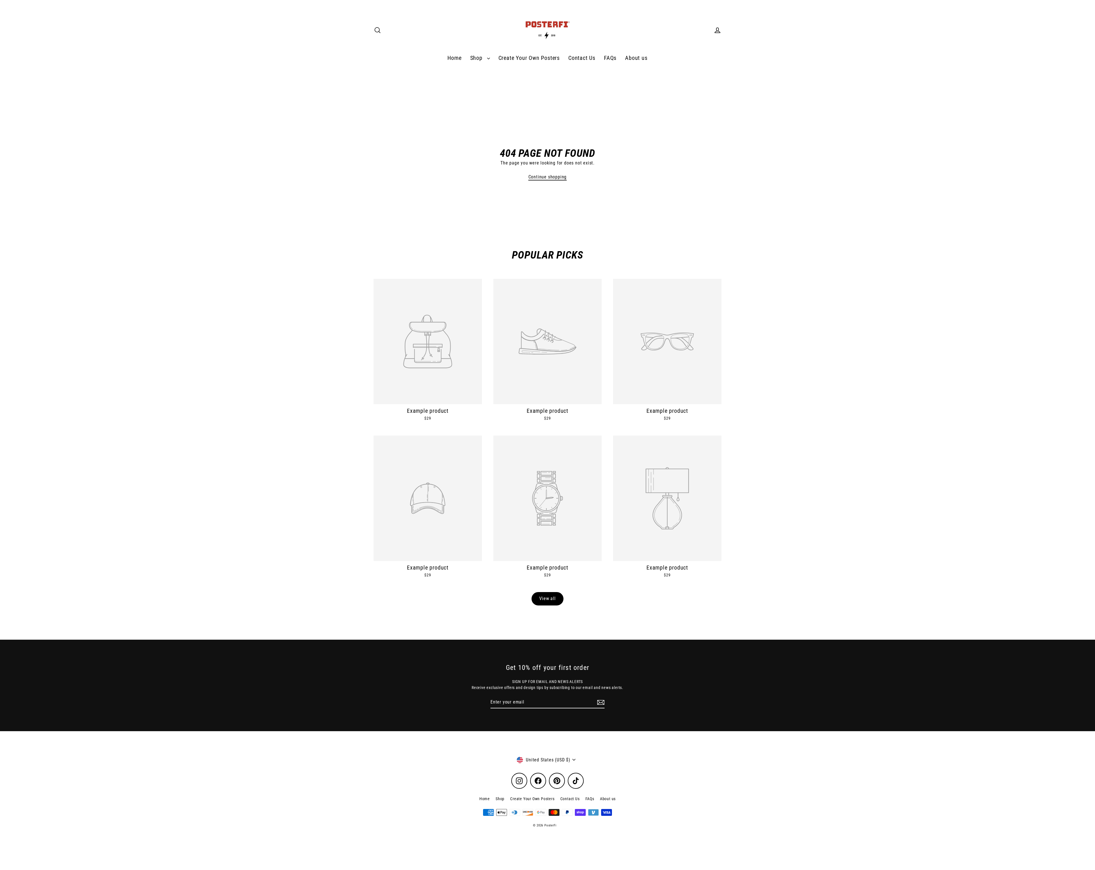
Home (454, 58)
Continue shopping (547, 177)
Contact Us (581, 58)
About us (636, 58)
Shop (477, 58)
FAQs (610, 58)
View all (547, 598)
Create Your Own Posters (529, 58)
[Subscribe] (600, 702)
